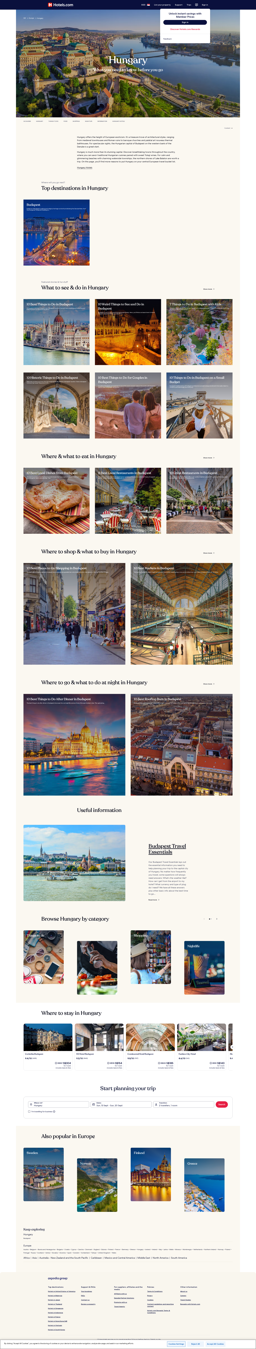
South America (179, 1257)
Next (215, 918)
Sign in (205, 5)
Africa (26, 1257)
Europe (31, 18)
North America (160, 1257)
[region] (128, 1344)
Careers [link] (183, 1296)
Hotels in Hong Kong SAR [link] (57, 1321)
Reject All (195, 1344)
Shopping (76, 121)
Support (178, 5)
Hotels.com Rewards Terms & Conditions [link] (158, 1311)
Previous (204, 918)
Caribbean (96, 1257)
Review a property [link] (88, 1304)
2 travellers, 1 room (168, 1105)
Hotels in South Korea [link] (56, 1330)
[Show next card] (232, 1047)
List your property (162, 5)
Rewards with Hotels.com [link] (190, 1304)
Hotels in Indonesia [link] (55, 1313)
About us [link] (183, 1291)
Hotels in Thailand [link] (55, 1304)
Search (221, 1104)
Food (65, 121)
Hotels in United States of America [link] (61, 1291)
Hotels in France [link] (54, 1317)
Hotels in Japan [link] (54, 1300)
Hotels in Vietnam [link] (55, 1325)
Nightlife (88, 121)
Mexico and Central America (120, 1257)
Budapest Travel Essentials (167, 849)
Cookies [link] (150, 1300)
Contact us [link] (85, 1300)
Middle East (143, 1257)
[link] (185, 39)
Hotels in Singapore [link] (55, 1308)
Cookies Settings (176, 1344)
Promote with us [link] (120, 1302)
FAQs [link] (83, 1296)
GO (24, 18)
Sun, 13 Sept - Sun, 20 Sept (110, 1105)
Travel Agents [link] (119, 1306)
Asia (34, 1257)
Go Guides (27, 121)
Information (102, 121)
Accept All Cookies (215, 1344)
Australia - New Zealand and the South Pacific (63, 1257)
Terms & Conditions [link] (155, 1291)
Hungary (39, 121)
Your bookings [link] (86, 1291)
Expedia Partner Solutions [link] (124, 1298)
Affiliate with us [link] (120, 1294)
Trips (189, 5)
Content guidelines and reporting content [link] (160, 1305)
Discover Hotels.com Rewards (185, 29)
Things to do (53, 121)
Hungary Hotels (118, 121)
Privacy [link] (150, 1296)
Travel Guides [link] (185, 1300)
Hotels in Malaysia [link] (55, 1296)
